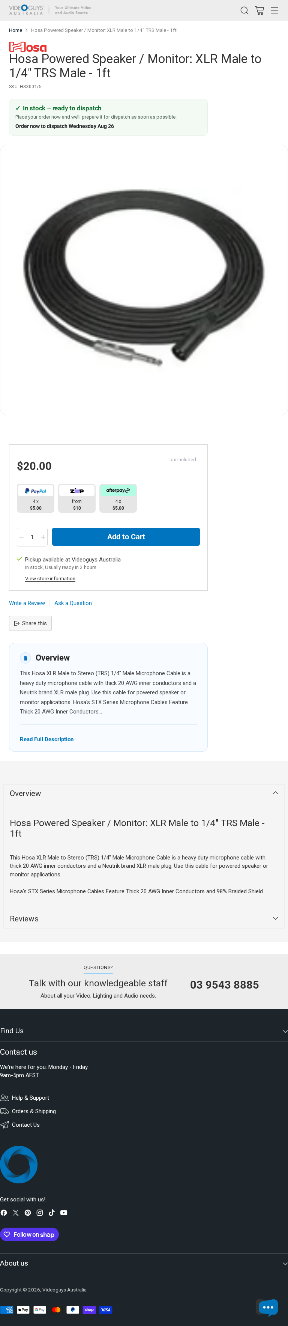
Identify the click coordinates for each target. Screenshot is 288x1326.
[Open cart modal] (259, 10)
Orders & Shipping (34, 1111)
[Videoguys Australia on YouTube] (63, 1214)
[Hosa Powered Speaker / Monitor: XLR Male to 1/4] (144, 280)
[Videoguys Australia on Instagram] (39, 1214)
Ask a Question (73, 603)
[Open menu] (274, 10)
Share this (34, 623)
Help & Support (30, 1097)
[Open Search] (244, 10)
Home (15, 30)
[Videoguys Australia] (52, 10)
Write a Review (27, 603)
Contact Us (26, 1124)
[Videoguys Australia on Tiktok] (51, 1214)
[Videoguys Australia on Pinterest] (27, 1214)
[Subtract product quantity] (21, 537)
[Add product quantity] (43, 537)
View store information (50, 578)
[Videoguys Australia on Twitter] (15, 1214)
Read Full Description (47, 739)
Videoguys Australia (64, 1290)
